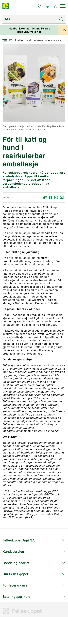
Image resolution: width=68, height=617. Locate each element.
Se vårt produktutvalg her (33, 30)
